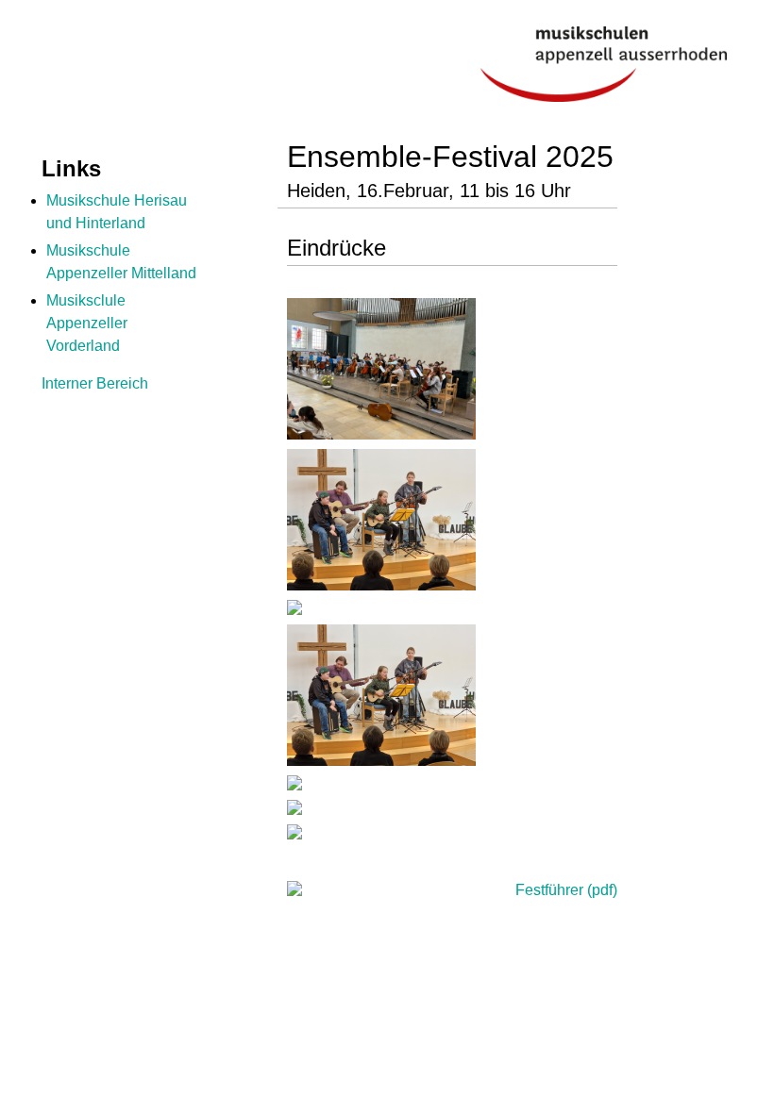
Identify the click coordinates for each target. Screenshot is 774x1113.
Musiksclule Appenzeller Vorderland (86, 323)
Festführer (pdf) (564, 890)
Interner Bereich (95, 383)
